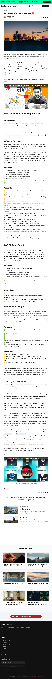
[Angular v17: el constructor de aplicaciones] (11, 519)
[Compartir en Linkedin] (45, 17)
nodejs (4, 648)
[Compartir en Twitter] (43, 17)
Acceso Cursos (47, 2)
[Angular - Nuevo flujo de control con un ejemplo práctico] (11, 510)
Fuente (6, 454)
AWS (31, 79)
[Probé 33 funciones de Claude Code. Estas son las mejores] (38, 561)
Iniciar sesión (38, 6)
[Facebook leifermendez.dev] (2, 631)
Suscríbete (45, 6)
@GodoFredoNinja (40, 676)
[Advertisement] (26, 536)
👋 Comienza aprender (26, 500)
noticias (6, 10)
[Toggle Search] (32, 6)
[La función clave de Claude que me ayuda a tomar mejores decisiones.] (14, 599)
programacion (6, 644)
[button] (30, 6)
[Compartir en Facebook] (47, 17)
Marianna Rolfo (10, 16)
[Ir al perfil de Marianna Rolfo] (5, 17)
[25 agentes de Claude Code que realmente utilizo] (38, 580)
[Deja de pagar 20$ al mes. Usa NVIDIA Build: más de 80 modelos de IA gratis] (14, 561)
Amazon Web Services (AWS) (12, 63)
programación (6, 640)
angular (5, 646)
